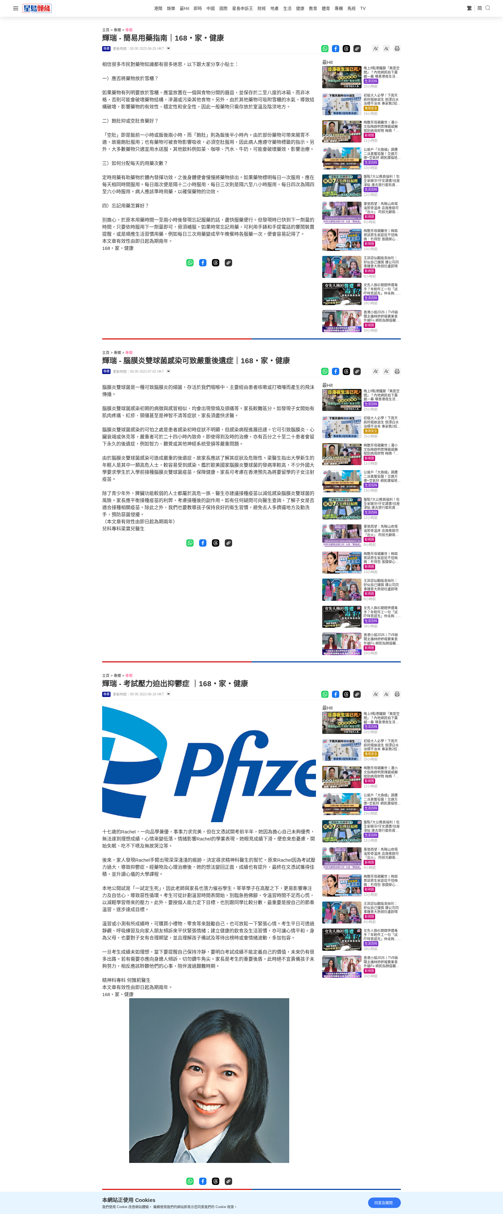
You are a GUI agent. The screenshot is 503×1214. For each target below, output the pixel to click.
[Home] (37, 8)
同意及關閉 (383, 1203)
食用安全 (371, 108)
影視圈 (369, 135)
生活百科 (371, 81)
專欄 (117, 30)
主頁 (106, 30)
